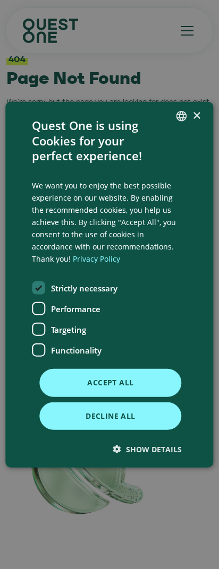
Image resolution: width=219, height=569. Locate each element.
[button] (147, 449)
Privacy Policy (96, 259)
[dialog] (109, 285)
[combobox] (181, 116)
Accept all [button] (110, 382)
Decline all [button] (110, 415)
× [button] (196, 115)
